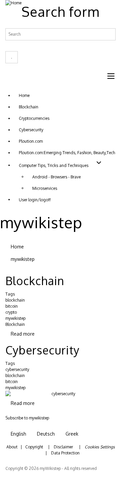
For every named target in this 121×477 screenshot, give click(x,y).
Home (17, 246)
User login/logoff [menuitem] (35, 199)
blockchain (15, 300)
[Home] (13, 3)
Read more (23, 334)
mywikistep (15, 318)
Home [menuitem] (24, 95)
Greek (72, 434)
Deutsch (46, 434)
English (18, 434)
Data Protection (65, 452)
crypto (11, 312)
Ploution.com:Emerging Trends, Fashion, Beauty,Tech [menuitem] (67, 152)
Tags (10, 294)
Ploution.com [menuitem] (31, 141)
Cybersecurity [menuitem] (31, 129)
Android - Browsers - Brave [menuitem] (56, 176)
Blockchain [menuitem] (28, 106)
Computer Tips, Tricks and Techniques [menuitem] (53, 165)
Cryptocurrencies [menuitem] (34, 118)
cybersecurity (17, 369)
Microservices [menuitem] (44, 188)
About (11, 446)
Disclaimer (63, 446)
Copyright (34, 446)
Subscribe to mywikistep (27, 418)
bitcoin (11, 306)
